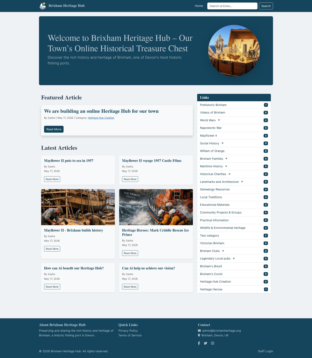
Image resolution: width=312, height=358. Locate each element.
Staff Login (265, 351)
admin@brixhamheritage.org (221, 330)
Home (199, 6)
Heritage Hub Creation (101, 117)
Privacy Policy (128, 330)
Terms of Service (130, 335)
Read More (53, 129)
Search (266, 6)
